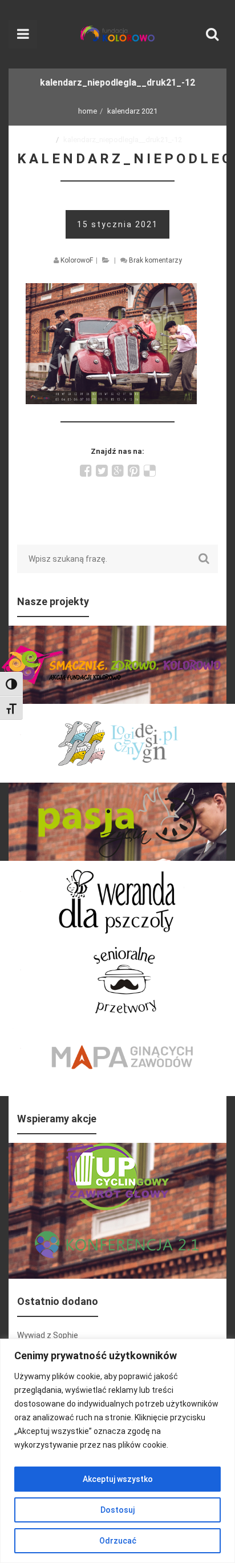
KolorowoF (76, 260)
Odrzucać (117, 1540)
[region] (117, 1451)
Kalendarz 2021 (132, 111)
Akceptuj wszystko (118, 1479)
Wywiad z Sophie (47, 1335)
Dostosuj (117, 1509)
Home (87, 111)
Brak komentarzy (155, 260)
